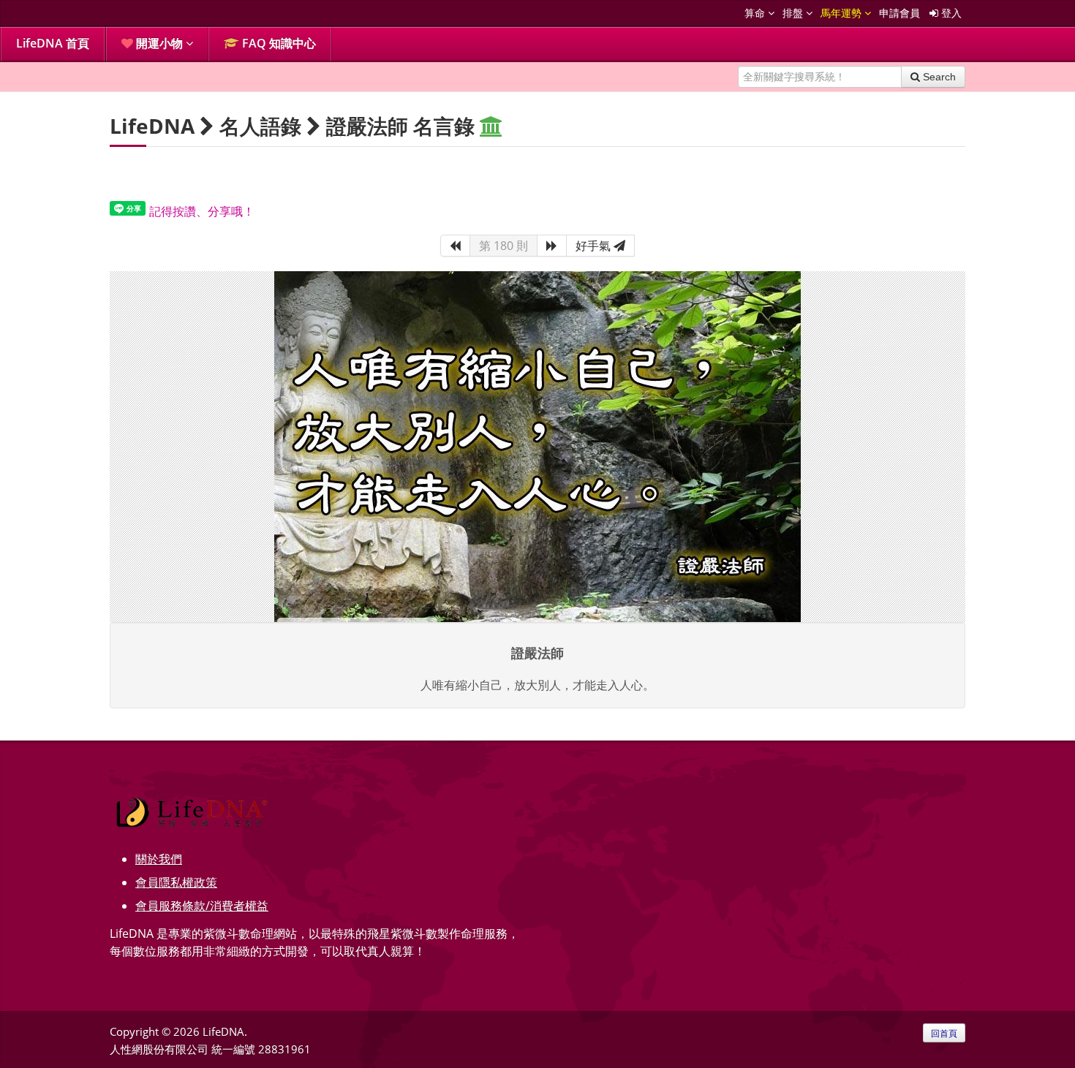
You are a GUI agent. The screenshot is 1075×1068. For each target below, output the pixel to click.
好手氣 (595, 246)
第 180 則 (503, 246)
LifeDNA (152, 126)
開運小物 (159, 43)
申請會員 (899, 13)
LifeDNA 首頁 (52, 43)
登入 (950, 13)
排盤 (794, 13)
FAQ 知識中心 (277, 43)
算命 (756, 13)
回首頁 (944, 1033)
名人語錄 (260, 126)
